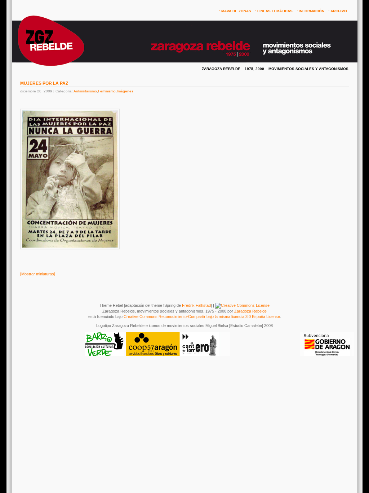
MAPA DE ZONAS (236, 11)
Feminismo (107, 91)
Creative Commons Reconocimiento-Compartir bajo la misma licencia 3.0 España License (202, 316)
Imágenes (125, 91)
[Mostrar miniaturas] (37, 274)
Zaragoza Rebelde (250, 311)
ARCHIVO (338, 11)
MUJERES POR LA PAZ (44, 83)
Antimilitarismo (85, 91)
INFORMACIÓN (311, 11)
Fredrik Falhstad (196, 305)
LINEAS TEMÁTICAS (275, 11)
